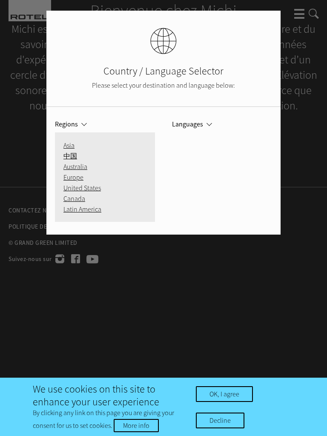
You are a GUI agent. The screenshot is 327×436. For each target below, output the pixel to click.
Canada (74, 198)
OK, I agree (224, 394)
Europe (73, 177)
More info (136, 425)
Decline (220, 420)
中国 (70, 156)
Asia (69, 145)
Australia (75, 166)
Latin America (82, 209)
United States (82, 188)
